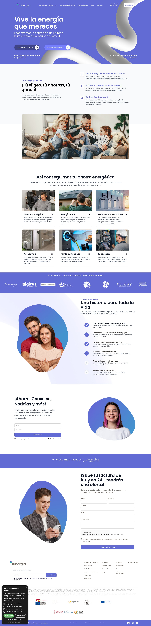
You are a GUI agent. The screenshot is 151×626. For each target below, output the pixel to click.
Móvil (82, 512)
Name (83, 499)
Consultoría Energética (46, 5)
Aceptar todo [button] (8, 616)
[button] (46, 5)
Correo (83, 505)
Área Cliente (129, 5)
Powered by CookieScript (14, 622)
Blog (92, 5)
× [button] (26, 587)
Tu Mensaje (85, 519)
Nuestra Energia (83, 5)
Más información (8, 600)
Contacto (100, 5)
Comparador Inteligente (67, 5)
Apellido (111, 499)
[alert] (15, 604)
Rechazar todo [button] (20, 616)
